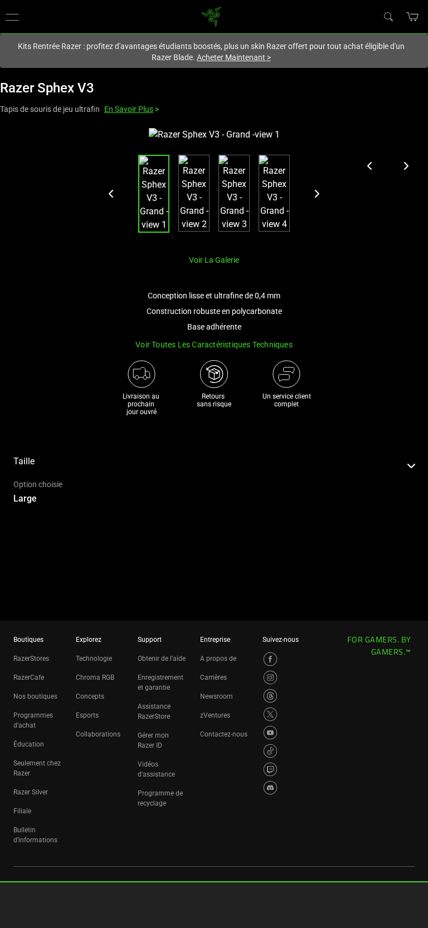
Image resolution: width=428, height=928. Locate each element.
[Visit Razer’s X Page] (270, 714)
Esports (87, 715)
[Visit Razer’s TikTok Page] (270, 751)
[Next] (316, 193)
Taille (24, 461)
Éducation (28, 744)
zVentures (215, 715)
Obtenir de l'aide (162, 658)
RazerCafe (28, 677)
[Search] (387, 16)
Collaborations (98, 734)
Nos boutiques (35, 696)
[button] (412, 16)
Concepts (90, 696)
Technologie (94, 658)
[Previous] (111, 193)
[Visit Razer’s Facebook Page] (270, 659)
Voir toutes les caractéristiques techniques (214, 344)
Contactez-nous (223, 734)
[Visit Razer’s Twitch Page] (270, 769)
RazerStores (31, 658)
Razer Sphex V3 (47, 88)
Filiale (22, 811)
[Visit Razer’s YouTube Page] (270, 732)
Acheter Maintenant (234, 57)
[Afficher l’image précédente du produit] (370, 166)
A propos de (218, 658)
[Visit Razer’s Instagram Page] (270, 677)
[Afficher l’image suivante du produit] (405, 166)
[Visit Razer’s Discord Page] (270, 788)
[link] (211, 16)
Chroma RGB (95, 677)
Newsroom (216, 696)
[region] (214, 186)
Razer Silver (30, 792)
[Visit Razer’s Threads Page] (270, 696)
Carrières (213, 677)
